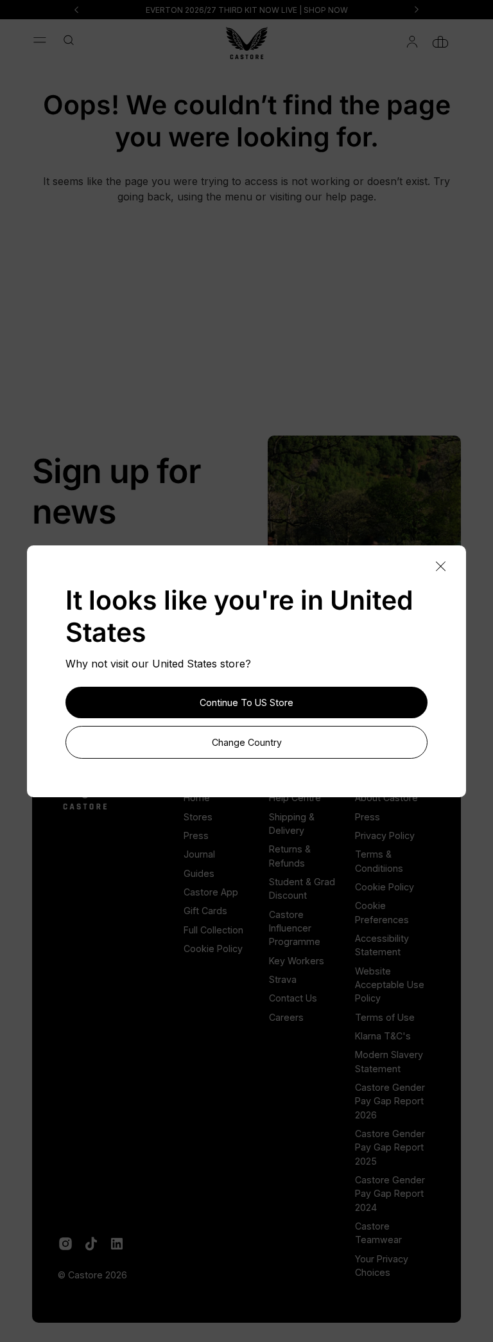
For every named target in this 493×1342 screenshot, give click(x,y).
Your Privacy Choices (381, 1265)
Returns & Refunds (290, 855)
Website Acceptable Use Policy (389, 985)
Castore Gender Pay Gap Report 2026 (390, 1101)
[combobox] (73, 40)
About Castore (386, 797)
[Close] (440, 567)
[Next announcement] (416, 9)
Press (196, 835)
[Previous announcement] (76, 9)
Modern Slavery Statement (389, 1061)
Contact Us (293, 998)
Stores (198, 816)
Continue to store (246, 702)
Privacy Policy (385, 835)
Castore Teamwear (378, 1233)
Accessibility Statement (382, 945)
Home (197, 797)
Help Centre (295, 797)
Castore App (211, 892)
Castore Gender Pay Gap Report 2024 (390, 1193)
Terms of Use (385, 1017)
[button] (40, 40)
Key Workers (296, 960)
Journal (199, 854)
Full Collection (213, 929)
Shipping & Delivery (292, 823)
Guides (199, 873)
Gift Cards (205, 910)
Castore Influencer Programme (294, 928)
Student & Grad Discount (302, 888)
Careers (286, 1017)
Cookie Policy (213, 948)
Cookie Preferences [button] (382, 912)
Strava (283, 979)
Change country (247, 742)
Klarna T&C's (383, 1035)
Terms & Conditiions (379, 861)
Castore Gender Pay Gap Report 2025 (390, 1147)
